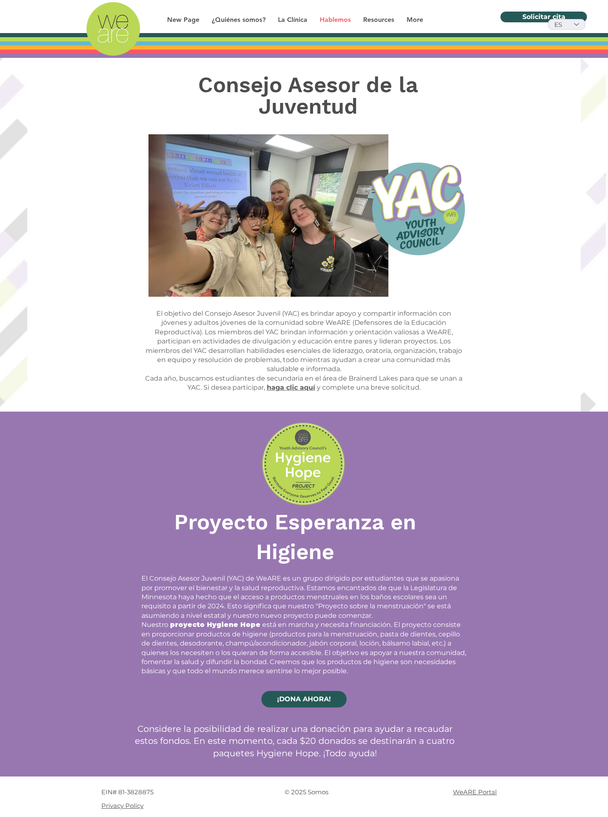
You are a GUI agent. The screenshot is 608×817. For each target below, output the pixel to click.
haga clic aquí (291, 387)
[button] (378, 20)
